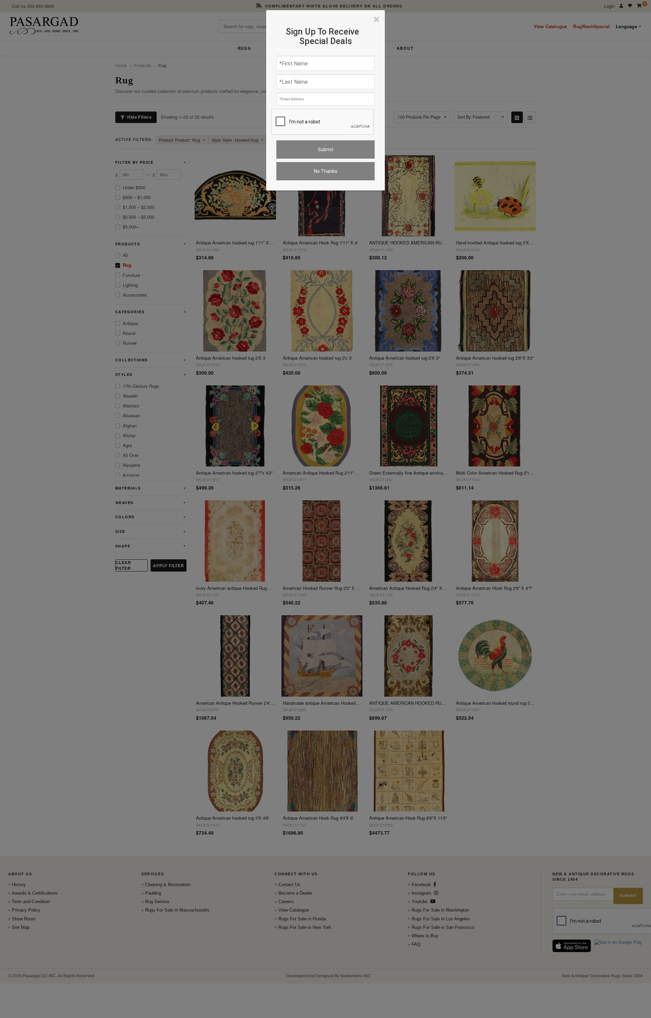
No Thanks (325, 171)
